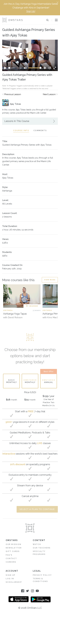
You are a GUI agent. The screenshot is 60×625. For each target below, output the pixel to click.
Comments (40, 130)
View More (49, 280)
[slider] (12, 67)
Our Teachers (41, 548)
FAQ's (9, 555)
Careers (11, 562)
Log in (10, 579)
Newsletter (14, 548)
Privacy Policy (42, 575)
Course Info (21, 130)
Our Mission (13, 544)
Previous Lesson (12, 94)
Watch (37, 544)
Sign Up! (30, 11)
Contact (11, 558)
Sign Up (10, 575)
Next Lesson (49, 94)
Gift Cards (13, 551)
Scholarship (14, 582)
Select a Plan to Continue (37, 509)
